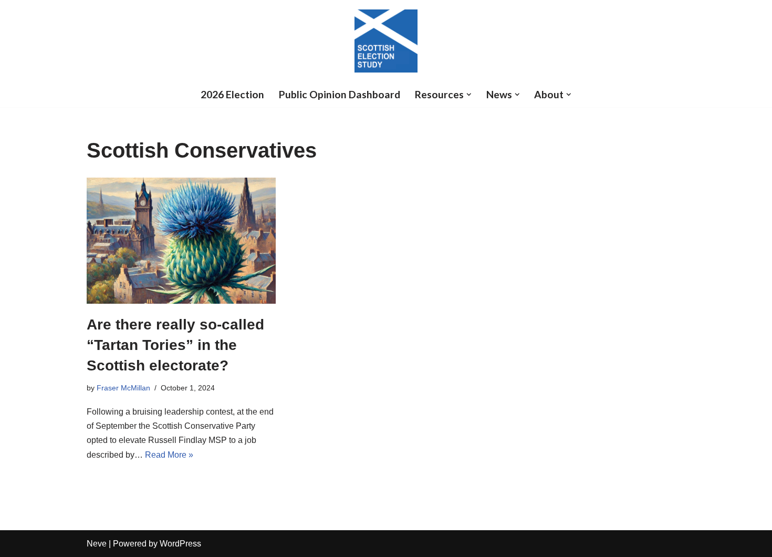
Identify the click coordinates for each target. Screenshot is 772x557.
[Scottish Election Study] (386, 41)
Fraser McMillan (123, 388)
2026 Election (232, 94)
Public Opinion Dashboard (339, 94)
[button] (469, 94)
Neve (97, 543)
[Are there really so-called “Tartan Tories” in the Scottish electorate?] (181, 241)
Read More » (169, 454)
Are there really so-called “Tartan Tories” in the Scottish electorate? (175, 345)
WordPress (180, 543)
